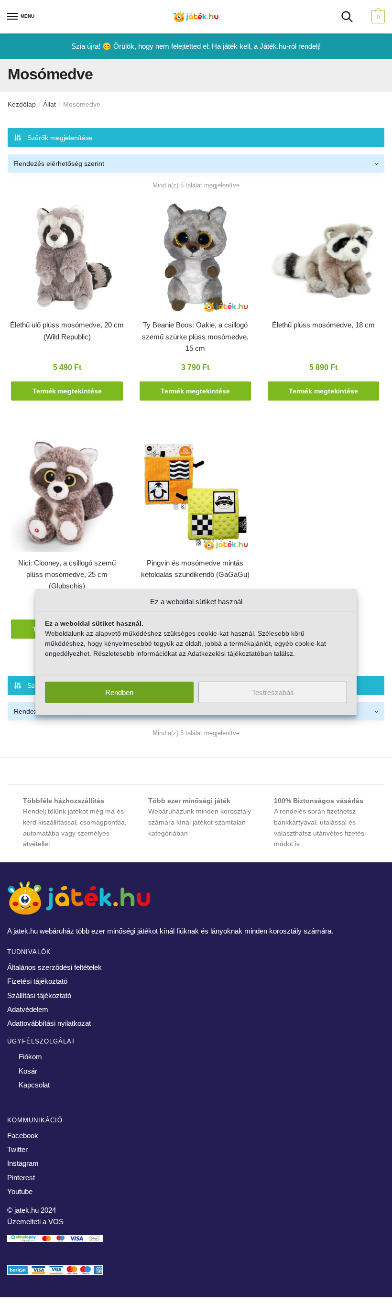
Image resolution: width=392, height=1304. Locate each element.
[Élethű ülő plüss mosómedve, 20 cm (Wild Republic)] (67, 259)
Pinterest (21, 1178)
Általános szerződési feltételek (54, 967)
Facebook (22, 1135)
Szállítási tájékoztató (39, 995)
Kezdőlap (22, 104)
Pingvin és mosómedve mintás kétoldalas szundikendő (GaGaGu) (195, 568)
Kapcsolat (34, 1085)
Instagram (23, 1163)
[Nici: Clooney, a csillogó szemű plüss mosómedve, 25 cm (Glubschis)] (67, 496)
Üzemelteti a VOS (35, 1221)
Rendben (119, 692)
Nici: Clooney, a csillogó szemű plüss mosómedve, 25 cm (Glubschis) (67, 574)
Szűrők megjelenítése (60, 137)
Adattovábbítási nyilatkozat (49, 1023)
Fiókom (30, 1057)
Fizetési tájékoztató (37, 981)
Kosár (28, 1071)
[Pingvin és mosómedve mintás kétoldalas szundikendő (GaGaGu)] (195, 496)
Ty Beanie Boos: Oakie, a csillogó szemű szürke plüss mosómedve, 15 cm (195, 336)
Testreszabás (273, 692)
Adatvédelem (27, 1009)
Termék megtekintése (67, 391)
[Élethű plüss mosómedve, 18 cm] (324, 259)
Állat (49, 104)
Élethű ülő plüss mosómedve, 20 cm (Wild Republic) (67, 330)
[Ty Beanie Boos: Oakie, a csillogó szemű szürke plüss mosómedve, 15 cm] (195, 259)
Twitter (17, 1149)
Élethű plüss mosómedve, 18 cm (323, 325)
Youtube (20, 1191)
